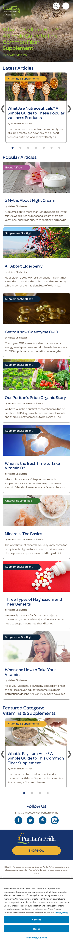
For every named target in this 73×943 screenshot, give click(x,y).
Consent (36, 919)
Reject (36, 928)
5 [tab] (44, 146)
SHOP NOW (36, 850)
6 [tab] (51, 146)
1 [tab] (12, 146)
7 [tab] (59, 146)
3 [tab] (28, 146)
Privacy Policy (61, 912)
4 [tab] (36, 146)
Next (69, 108)
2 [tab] (20, 146)
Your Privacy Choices (36, 937)
